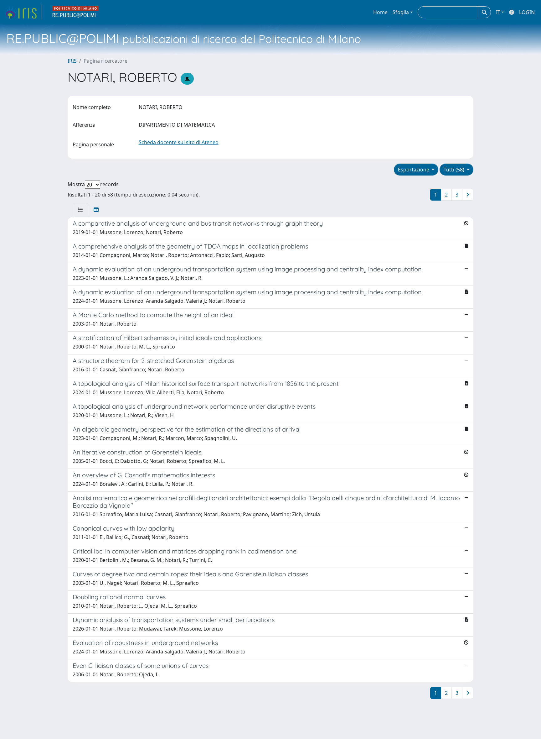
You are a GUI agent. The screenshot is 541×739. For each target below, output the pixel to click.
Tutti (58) (455, 169)
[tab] (80, 209)
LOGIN (527, 12)
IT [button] (498, 12)
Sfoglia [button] (401, 12)
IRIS (72, 60)
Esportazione (414, 169)
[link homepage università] (76, 12)
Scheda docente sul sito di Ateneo (179, 142)
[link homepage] (23, 12)
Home (380, 12)
